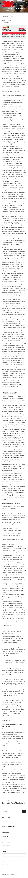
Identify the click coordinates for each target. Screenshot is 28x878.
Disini (22, 803)
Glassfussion (6, 22)
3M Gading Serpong (13, 9)
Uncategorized (6, 845)
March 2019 (5, 836)
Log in (3, 855)
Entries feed (5, 858)
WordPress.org (6, 864)
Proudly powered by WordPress (9, 874)
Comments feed (6, 861)
